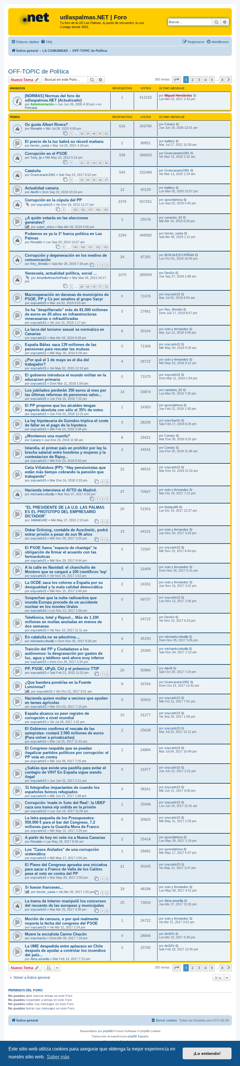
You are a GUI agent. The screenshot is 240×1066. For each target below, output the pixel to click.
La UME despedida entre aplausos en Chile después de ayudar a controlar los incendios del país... (65, 950)
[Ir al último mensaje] (195, 95)
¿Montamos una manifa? (47, 436)
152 (98, 247)
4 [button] (205, 79)
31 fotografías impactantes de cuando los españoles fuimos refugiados (62, 789)
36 (106, 163)
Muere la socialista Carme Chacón (56, 934)
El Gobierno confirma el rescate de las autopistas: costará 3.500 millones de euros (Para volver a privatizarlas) (64, 733)
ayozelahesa (173, 199)
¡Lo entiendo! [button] (207, 1053)
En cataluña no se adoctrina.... (52, 637)
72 (106, 287)
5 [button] (212, 79)
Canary (169, 124)
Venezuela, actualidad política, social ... (61, 273)
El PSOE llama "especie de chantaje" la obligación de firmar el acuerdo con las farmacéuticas (61, 552)
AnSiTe (169, 933)
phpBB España (138, 1036)
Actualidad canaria (42, 188)
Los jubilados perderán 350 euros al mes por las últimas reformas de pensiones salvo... (65, 392)
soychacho (172, 420)
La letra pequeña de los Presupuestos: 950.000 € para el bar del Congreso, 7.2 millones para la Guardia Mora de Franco (62, 822)
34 (93, 163)
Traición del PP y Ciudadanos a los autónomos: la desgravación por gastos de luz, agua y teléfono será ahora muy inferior (64, 653)
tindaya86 (171, 507)
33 (87, 163)
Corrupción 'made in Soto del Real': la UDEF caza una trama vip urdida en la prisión (65, 805)
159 (105, 210)
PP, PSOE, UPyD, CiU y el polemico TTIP (62, 668)
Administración (42, 104)
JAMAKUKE (38, 520)
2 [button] (192, 79)
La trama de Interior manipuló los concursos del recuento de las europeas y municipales (65, 903)
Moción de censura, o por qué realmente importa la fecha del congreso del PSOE (61, 921)
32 (81, 163)
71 (100, 287)
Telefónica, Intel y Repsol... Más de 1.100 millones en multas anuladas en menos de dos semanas (63, 621)
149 (75, 247)
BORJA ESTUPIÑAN (179, 255)
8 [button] (222, 79)
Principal (31, 107)
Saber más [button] (58, 1056)
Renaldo (36, 128)
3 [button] (199, 79)
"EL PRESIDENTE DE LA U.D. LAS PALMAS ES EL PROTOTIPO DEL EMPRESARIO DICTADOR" (64, 511)
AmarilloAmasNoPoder (52, 278)
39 (87, 134)
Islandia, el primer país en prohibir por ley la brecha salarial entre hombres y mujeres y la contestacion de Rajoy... (65, 452)
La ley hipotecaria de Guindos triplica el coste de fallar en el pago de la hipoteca (66, 423)
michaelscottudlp (42, 494)
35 (100, 163)
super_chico (45, 227)
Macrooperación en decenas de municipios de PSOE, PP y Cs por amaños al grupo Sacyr (67, 296)
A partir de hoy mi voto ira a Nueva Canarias (65, 837)
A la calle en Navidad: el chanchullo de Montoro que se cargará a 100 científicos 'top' (66, 569)
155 (75, 210)
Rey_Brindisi (39, 263)
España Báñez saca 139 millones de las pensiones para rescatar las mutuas (60, 346)
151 (90, 247)
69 (87, 287)
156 (82, 210)
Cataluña (33, 171)
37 (106, 180)
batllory (169, 141)
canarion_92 (173, 217)
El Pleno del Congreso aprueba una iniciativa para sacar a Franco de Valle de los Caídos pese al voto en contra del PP (66, 869)
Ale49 (34, 192)
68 (81, 287)
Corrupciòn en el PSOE (46, 153)
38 (81, 134)
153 (105, 247)
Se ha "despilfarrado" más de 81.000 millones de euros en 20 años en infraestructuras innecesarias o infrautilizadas (66, 314)
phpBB (107, 1031)
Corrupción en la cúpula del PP (53, 200)
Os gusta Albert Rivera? (46, 124)
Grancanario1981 (176, 153)
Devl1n (169, 273)
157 (90, 210)
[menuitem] (46, 41)
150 (82, 247)
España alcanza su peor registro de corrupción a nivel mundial (57, 715)
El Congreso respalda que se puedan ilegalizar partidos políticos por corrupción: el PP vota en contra (67, 752)
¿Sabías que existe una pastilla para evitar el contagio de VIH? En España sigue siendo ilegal (65, 772)
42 (106, 134)
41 (100, 134)
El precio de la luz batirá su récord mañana (64, 141)
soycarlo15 (44, 204)
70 (93, 287)
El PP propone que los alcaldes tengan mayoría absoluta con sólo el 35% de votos (64, 407)
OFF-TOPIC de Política (38, 71)
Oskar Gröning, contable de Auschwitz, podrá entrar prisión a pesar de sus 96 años (66, 532)
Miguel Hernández (178, 95)
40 (93, 134)
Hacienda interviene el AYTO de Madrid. (61, 490)
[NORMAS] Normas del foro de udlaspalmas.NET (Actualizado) (53, 98)
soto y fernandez (176, 329)
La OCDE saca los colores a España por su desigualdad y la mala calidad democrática (64, 584)
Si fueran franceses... (44, 887)
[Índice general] (35, 19)
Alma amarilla (173, 900)
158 (98, 210)
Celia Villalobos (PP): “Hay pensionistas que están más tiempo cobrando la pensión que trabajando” (65, 472)
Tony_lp (36, 157)
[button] (176, 79)
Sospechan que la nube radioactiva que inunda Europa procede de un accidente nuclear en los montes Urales (61, 602)
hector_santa (39, 145)
